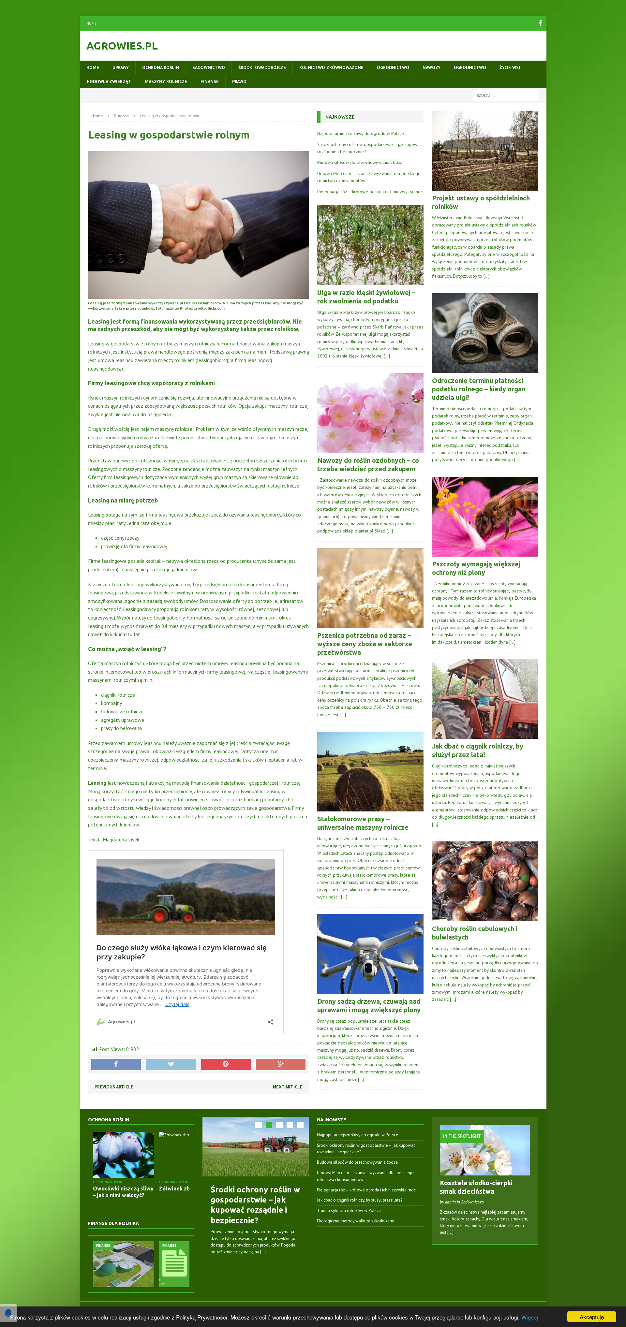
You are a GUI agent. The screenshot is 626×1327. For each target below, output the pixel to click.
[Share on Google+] (281, 1065)
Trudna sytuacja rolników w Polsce (349, 1210)
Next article (288, 1087)
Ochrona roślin (160, 67)
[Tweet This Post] (171, 1065)
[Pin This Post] (226, 1065)
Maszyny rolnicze (166, 81)
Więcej (529, 1317)
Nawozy (431, 67)
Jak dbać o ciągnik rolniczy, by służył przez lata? (359, 1200)
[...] (263, 1252)
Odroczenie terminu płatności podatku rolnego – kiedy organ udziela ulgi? (478, 389)
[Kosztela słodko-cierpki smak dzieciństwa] (485, 1171)
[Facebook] (540, 23)
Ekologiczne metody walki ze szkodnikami (355, 1221)
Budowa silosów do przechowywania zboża (359, 162)
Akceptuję (592, 1317)
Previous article (114, 1087)
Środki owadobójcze (262, 67)
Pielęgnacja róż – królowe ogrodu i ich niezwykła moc (370, 192)
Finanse (210, 81)
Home (91, 23)
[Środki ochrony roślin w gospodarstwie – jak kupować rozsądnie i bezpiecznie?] (255, 1146)
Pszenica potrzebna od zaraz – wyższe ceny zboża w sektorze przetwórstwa (364, 644)
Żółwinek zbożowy (145, 1188)
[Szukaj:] (505, 95)
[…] (387, 356)
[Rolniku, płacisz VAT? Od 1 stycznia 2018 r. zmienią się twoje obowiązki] (151, 1264)
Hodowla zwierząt (109, 81)
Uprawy (120, 67)
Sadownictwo (208, 67)
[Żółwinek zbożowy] (151, 1155)
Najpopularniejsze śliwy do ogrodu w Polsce (360, 133)
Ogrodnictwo (393, 67)
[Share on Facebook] (116, 1065)
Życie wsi (509, 67)
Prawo (239, 81)
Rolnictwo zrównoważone (331, 67)
